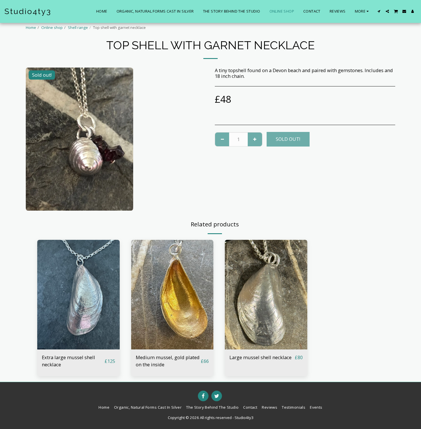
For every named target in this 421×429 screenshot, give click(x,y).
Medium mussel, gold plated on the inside (168, 361)
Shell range (78, 27)
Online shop (52, 27)
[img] (78, 294)
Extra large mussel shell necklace (68, 361)
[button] (379, 11)
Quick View (78, 346)
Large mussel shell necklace (260, 357)
